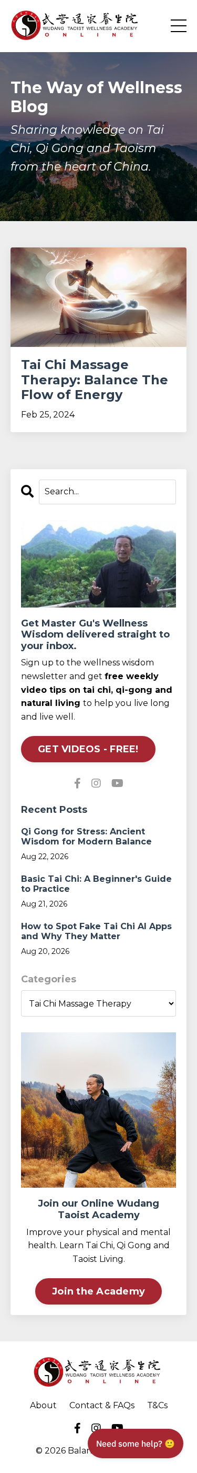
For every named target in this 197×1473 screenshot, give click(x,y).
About (43, 1405)
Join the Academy (98, 1291)
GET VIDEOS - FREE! (88, 749)
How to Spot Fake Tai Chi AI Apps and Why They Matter (96, 931)
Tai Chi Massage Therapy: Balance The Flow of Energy (94, 380)
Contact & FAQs (101, 1405)
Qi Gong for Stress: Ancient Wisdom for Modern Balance (86, 837)
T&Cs (157, 1405)
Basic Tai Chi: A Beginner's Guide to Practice (96, 884)
